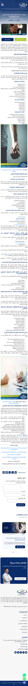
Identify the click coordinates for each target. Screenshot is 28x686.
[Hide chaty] (24, 682)
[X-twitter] (21, 652)
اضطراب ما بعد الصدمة (19, 224)
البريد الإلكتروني (21, 498)
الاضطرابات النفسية (20, 242)
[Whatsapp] (24, 678)
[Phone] (24, 675)
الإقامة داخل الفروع (23, 623)
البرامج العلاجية (24, 620)
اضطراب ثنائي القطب (19, 219)
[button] (15, 472)
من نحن (25, 614)
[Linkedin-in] (18, 652)
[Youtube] (15, 652)
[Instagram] (23, 652)
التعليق (23, 491)
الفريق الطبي (24, 626)
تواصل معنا (24, 632)
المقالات (10, 20)
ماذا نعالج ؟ (24, 617)
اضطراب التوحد (21, 216)
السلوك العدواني (22, 436)
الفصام (6, 255)
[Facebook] (26, 652)
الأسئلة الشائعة (23, 629)
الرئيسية (17, 20)
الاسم (23, 495)
